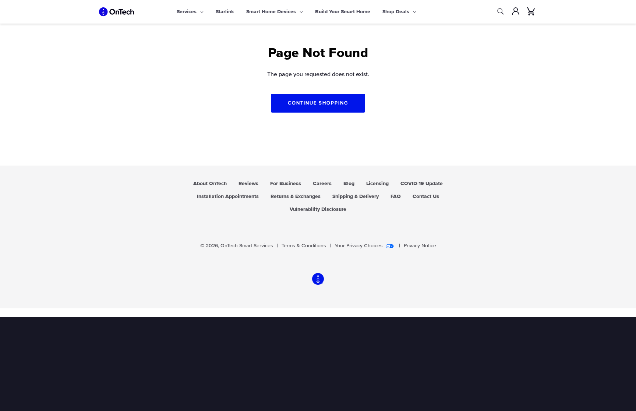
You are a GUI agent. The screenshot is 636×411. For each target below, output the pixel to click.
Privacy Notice (420, 245)
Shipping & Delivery (355, 196)
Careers (322, 183)
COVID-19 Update (421, 183)
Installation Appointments (228, 196)
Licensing (377, 183)
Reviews (248, 183)
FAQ (396, 196)
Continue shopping (318, 103)
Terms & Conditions (304, 245)
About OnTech (210, 183)
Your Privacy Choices (359, 245)
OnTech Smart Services (246, 245)
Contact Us (426, 196)
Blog (348, 183)
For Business (285, 183)
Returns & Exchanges (296, 196)
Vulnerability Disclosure (318, 209)
